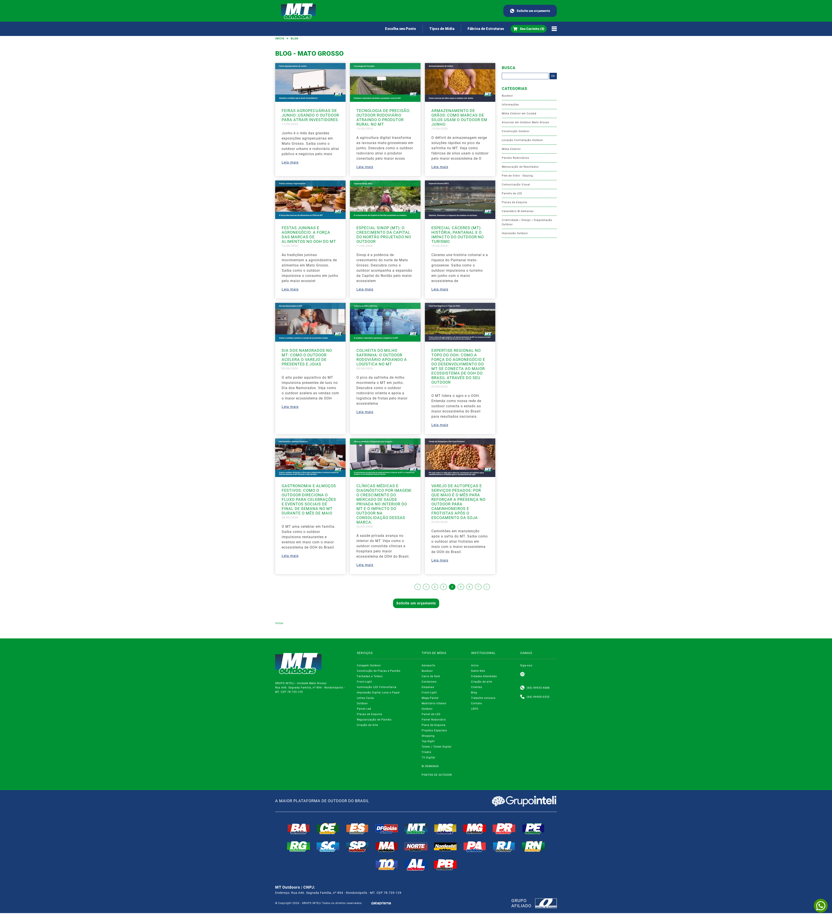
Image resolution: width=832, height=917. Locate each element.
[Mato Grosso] (416, 828)
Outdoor (362, 703)
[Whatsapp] (522, 687)
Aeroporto (428, 665)
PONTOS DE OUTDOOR (437, 774)
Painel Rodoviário (434, 719)
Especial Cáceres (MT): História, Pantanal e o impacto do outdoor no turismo (457, 235)
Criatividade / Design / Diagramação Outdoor (527, 222)
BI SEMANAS (430, 766)
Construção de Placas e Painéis (378, 670)
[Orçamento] (528, 29)
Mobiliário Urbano (434, 703)
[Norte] (416, 846)
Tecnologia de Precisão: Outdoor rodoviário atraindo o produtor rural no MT (383, 117)
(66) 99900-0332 (538, 697)
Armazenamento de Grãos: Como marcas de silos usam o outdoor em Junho (459, 117)
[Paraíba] (445, 864)
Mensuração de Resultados (520, 166)
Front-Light (364, 681)
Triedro (426, 752)
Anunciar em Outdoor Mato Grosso (525, 122)
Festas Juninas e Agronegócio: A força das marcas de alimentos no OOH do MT (309, 235)
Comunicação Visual (516, 184)
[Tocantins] (386, 864)
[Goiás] (386, 828)
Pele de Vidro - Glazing (517, 175)
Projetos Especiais (434, 730)
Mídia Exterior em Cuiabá (519, 113)
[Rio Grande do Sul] (298, 846)
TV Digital (428, 757)
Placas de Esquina (514, 202)
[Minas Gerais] (474, 828)
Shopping (428, 735)
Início (279, 38)
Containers (429, 681)
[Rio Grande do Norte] (533, 846)
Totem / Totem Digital (437, 746)
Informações (510, 104)
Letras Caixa (365, 698)
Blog (294, 38)
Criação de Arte (367, 725)
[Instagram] (522, 674)
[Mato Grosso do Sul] (445, 828)
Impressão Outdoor (515, 233)
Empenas (428, 687)
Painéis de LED (512, 193)
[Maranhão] (386, 846)
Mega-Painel (430, 698)
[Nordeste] (445, 846)
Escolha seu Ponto (400, 29)
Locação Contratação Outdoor (522, 140)
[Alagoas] (416, 865)
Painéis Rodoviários (515, 157)
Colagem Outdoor (369, 665)
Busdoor (507, 95)
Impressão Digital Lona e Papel (378, 692)
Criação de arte (481, 681)
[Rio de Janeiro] (504, 846)
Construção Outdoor (516, 131)
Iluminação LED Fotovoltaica (376, 687)
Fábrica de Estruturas (486, 29)
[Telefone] (522, 697)
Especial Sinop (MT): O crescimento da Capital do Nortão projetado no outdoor (383, 235)
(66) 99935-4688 (538, 688)
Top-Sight (428, 741)
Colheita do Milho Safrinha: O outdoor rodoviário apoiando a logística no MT (381, 357)
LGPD (474, 708)
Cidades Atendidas (484, 676)
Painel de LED (431, 714)
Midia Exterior (511, 149)
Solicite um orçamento (533, 11)
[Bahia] (298, 828)
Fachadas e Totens (370, 676)
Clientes (476, 687)
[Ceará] (328, 828)
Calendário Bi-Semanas (518, 211)
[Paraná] (504, 828)
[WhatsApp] (821, 906)
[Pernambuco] (533, 828)
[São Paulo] (357, 846)
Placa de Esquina (433, 725)
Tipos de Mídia (441, 29)
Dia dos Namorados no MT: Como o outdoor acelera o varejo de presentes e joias (307, 357)
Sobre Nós (478, 670)
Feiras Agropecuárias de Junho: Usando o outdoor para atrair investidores (310, 115)
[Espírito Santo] (357, 828)
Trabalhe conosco (483, 698)
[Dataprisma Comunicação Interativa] (381, 903)
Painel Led (364, 708)
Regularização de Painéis (374, 719)
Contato (476, 703)
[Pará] (474, 846)
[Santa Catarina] (328, 846)
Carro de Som (431, 676)
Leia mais (290, 162)
